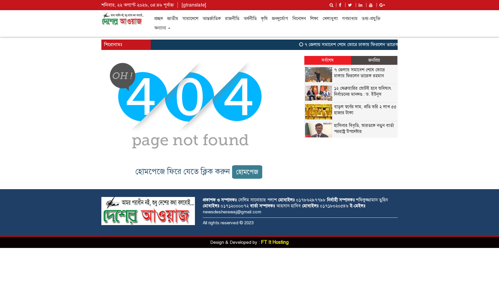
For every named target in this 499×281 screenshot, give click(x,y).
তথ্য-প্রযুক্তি (371, 18)
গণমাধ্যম (350, 18)
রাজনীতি (232, 18)
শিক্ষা (314, 18)
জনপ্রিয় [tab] (374, 60)
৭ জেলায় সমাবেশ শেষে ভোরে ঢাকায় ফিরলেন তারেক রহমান (354, 44)
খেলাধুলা (330, 18)
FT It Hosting (275, 242)
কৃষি (264, 18)
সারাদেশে (190, 18)
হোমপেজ (247, 172)
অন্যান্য (161, 28)
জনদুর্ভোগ (280, 18)
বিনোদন (299, 18)
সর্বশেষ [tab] (327, 60)
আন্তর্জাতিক (211, 18)
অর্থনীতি (250, 18)
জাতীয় (172, 18)
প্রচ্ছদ (158, 18)
